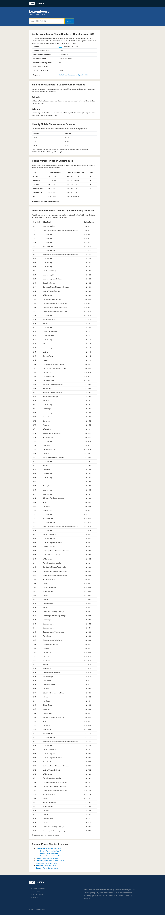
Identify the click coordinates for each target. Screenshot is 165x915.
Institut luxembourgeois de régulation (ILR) (73, 75)
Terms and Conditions (37, 888)
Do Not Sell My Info (37, 894)
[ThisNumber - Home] (36, 883)
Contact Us (34, 897)
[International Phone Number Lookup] (36, 3)
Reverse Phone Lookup (49, 848)
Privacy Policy (35, 891)
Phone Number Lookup (47, 858)
